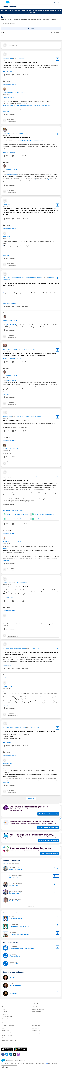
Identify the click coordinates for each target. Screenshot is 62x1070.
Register (41, 10)
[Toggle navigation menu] (58, 6)
